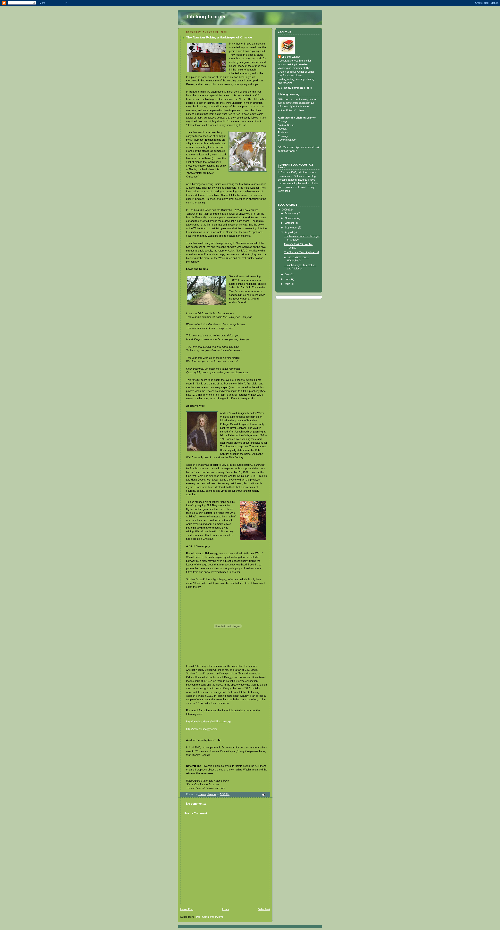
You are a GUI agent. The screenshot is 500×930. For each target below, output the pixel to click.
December (291, 213)
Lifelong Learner (206, 17)
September (291, 227)
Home (225, 909)
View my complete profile (296, 87)
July (287, 274)
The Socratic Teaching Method (301, 252)
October (290, 223)
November (291, 218)
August (289, 232)
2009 (285, 209)
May (288, 284)
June (288, 279)
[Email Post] (263, 794)
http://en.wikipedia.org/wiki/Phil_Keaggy (208, 721)
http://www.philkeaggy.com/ (201, 729)
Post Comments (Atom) (209, 917)
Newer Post (186, 909)
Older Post (264, 909)
